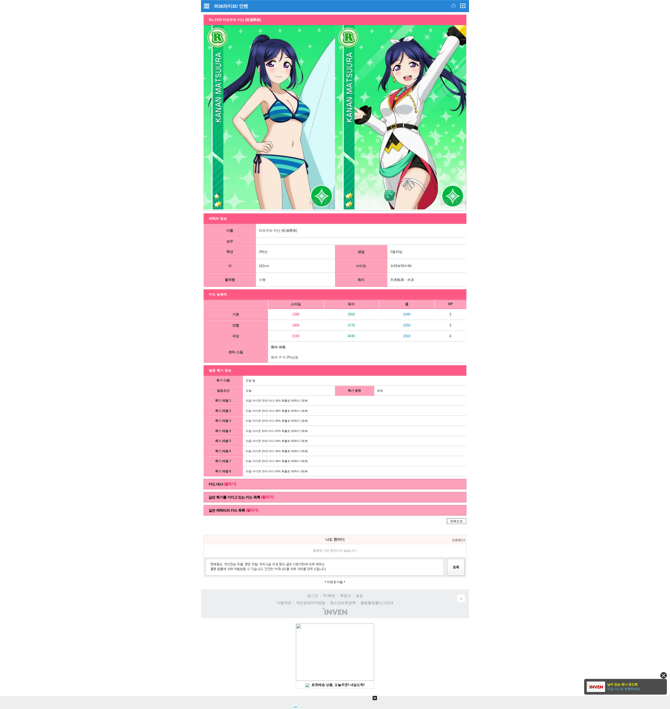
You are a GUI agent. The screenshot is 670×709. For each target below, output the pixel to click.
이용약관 (284, 603)
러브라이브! (226, 6)
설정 (359, 596)
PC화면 (329, 596)
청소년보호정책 (343, 603)
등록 (456, 572)
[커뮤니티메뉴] (206, 6)
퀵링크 (345, 596)
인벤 (243, 6)
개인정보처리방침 (310, 603)
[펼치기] (230, 484)
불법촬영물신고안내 (376, 603)
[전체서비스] (463, 5)
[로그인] (453, 5)
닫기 (663, 675)
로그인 (312, 596)
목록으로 (456, 521)
